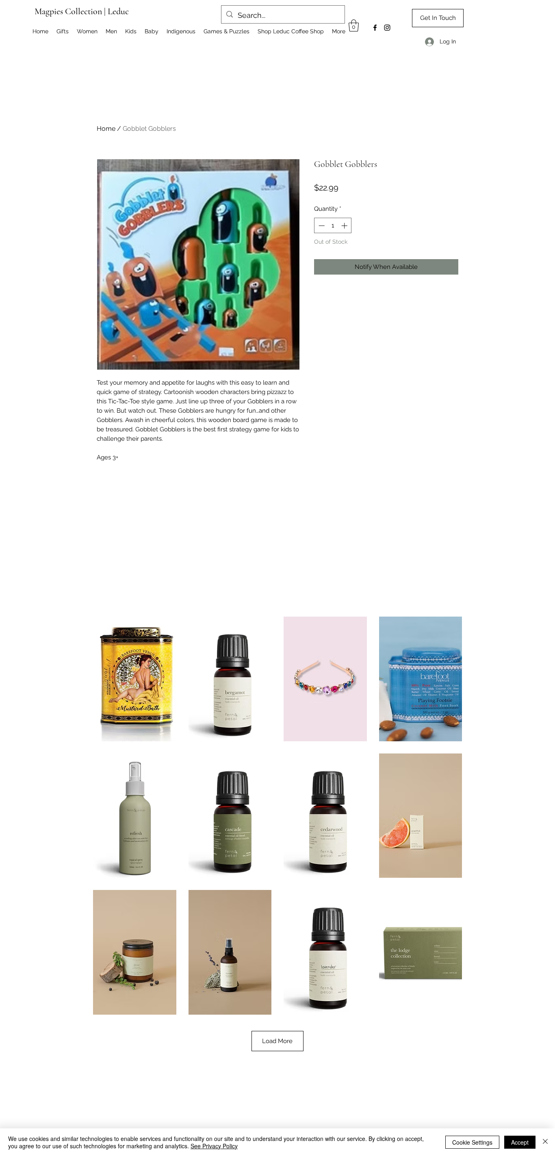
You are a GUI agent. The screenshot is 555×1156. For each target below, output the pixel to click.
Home (106, 128)
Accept (520, 1142)
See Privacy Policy (214, 1146)
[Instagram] (387, 28)
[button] (354, 25)
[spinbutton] (333, 225)
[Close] (545, 1142)
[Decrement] (320, 225)
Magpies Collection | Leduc (82, 11)
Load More (277, 1041)
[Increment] (345, 225)
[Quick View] (134, 679)
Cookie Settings (472, 1142)
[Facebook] (375, 28)
